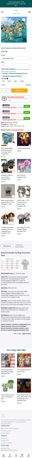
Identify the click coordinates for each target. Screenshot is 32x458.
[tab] (7, 246)
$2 (3, 81)
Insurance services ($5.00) (12, 76)
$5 (9, 81)
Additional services (8, 69)
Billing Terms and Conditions (10, 428)
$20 (22, 81)
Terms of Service (6, 431)
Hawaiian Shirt (12, 124)
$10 (16, 81)
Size (2, 62)
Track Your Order (6, 443)
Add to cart (19, 90)
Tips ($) (4, 79)
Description (7, 246)
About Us (4, 438)
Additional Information (20, 246)
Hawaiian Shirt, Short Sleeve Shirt (14, 126)
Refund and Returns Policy (9, 450)
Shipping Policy (5, 448)
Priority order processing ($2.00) (15, 73)
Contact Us (4, 441)
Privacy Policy (5, 433)
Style (3, 55)
